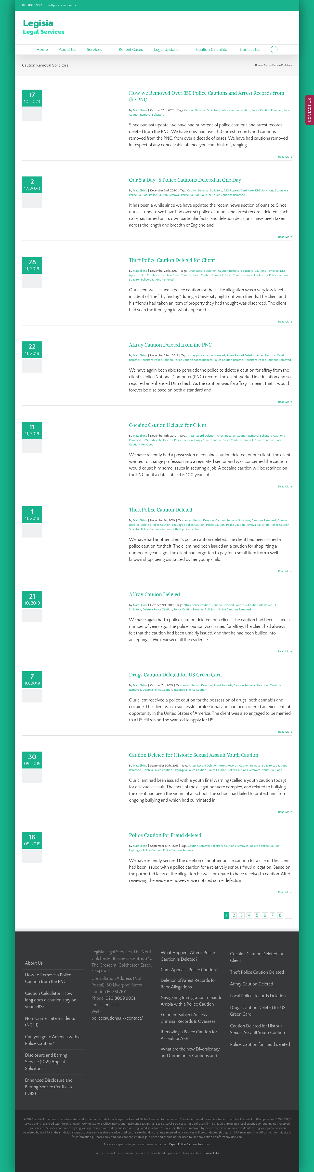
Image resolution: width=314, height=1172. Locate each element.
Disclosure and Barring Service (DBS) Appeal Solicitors (46, 1062)
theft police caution (187, 529)
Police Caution (163, 360)
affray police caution (197, 605)
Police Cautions (264, 440)
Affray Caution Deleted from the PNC (170, 345)
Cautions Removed (266, 270)
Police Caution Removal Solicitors (246, 275)
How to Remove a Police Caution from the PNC (48, 978)
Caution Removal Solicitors (201, 110)
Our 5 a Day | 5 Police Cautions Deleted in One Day (185, 180)
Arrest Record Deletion (202, 270)
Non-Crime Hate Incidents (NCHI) (50, 1022)
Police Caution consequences (193, 360)
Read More (285, 156)
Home (258, 65)
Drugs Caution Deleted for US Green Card (175, 675)
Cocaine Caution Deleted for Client (167, 425)
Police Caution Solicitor (196, 195)
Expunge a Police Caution (188, 524)
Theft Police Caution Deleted (160, 510)
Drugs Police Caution (207, 440)
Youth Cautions (272, 770)
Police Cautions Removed (228, 195)
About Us (34, 963)
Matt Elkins (140, 110)
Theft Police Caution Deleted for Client (172, 260)
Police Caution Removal (267, 110)
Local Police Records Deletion (258, 996)
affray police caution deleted (206, 355)
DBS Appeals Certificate (238, 190)
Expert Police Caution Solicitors (189, 1144)
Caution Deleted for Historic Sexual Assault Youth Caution (193, 755)
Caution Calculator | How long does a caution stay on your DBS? (50, 1000)
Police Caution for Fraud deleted (165, 835)
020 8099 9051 (32, 5)
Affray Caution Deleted (154, 594)
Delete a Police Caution (176, 275)
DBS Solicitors (264, 190)
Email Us (111, 1005)
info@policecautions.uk (61, 5)
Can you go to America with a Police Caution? (52, 1040)
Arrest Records (266, 355)
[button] (274, 49)
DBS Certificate (150, 275)
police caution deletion (235, 110)
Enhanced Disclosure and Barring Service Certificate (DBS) (49, 1087)
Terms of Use (211, 1153)
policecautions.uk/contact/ (117, 1018)
